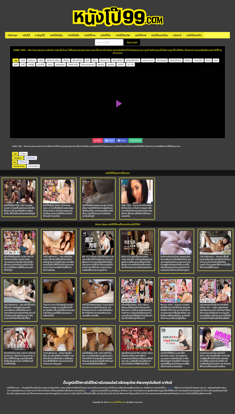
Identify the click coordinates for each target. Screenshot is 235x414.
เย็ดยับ (66, 60)
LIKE (98, 140)
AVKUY (121, 64)
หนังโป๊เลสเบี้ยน (159, 35)
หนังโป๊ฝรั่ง (73, 35)
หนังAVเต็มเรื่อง (132, 60)
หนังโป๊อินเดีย (123, 35)
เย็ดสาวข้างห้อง (53, 60)
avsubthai (60, 64)
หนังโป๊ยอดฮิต (194, 35)
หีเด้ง (95, 60)
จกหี (22, 64)
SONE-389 (73, 64)
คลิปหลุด (12, 35)
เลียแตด (31, 60)
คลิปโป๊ (26, 35)
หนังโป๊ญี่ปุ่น (56, 35)
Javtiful (111, 64)
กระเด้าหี (40, 64)
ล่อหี (216, 60)
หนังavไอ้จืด (117, 60)
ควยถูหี (31, 64)
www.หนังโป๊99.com (117, 402)
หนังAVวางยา (147, 60)
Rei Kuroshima (87, 64)
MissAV (101, 64)
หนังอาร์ (177, 35)
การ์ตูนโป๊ (40, 35)
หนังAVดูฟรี (161, 60)
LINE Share (135, 140)
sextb (50, 64)
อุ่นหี (87, 60)
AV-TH (130, 64)
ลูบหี (16, 64)
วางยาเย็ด (198, 60)
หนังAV (188, 60)
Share (110, 140)
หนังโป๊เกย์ (140, 35)
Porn (88, 390)
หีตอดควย (104, 60)
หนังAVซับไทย (175, 60)
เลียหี (41, 60)
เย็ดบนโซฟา (77, 60)
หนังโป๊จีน (106, 35)
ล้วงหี (208, 60)
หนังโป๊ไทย (89, 35)
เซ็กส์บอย (23, 162)
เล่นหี (23, 60)
